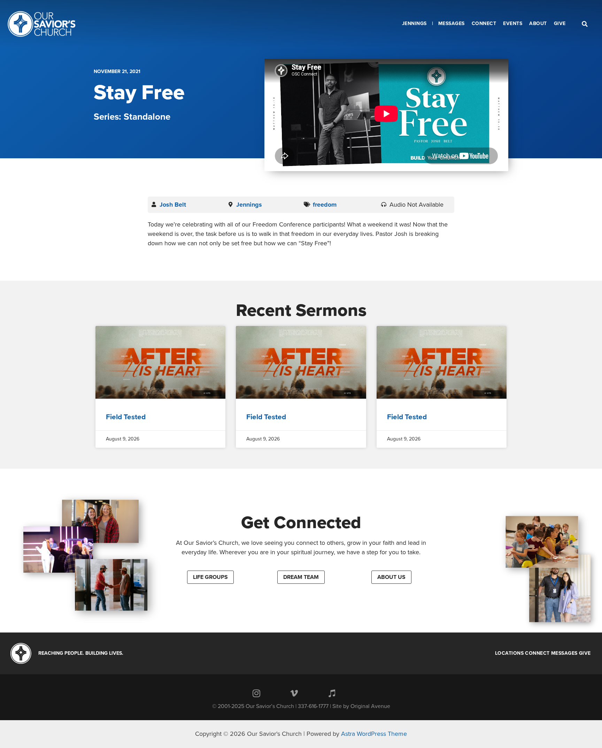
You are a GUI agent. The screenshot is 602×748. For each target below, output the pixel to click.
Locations (509, 653)
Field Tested (126, 417)
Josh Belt (173, 204)
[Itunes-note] (331, 693)
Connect (537, 653)
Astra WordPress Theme (374, 734)
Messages (564, 653)
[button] (210, 577)
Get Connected (301, 522)
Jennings (249, 204)
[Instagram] (256, 693)
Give (585, 653)
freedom (325, 204)
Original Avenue (370, 706)
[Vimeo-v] (294, 693)
